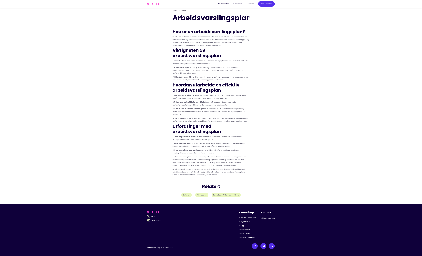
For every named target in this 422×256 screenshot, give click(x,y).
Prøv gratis (266, 4)
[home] (153, 3)
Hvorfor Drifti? (223, 4)
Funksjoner (237, 4)
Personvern (151, 247)
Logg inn (250, 4)
